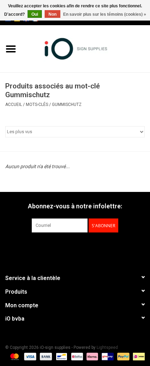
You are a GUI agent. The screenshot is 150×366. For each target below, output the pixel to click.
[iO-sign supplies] (86, 48)
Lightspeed (107, 347)
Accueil (13, 104)
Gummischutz (67, 104)
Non (52, 14)
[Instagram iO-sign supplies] (87, 246)
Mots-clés (37, 104)
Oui (34, 14)
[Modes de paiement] (14, 356)
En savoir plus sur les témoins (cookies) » (104, 14)
